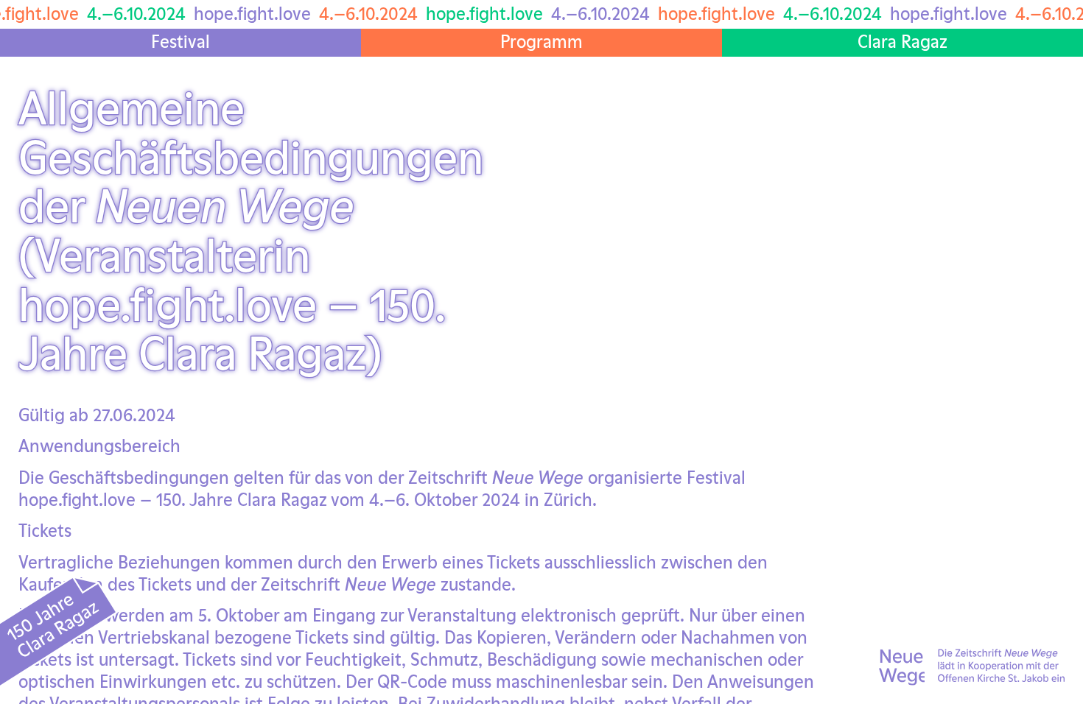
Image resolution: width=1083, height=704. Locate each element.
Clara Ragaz (902, 41)
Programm (541, 41)
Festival (180, 41)
